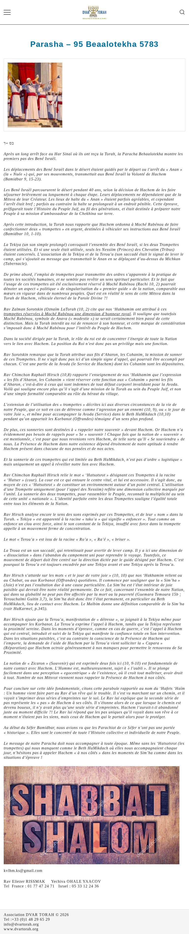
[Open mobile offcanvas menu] (7, 12)
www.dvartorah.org (21, 929)
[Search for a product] (182, 12)
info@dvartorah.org (21, 924)
